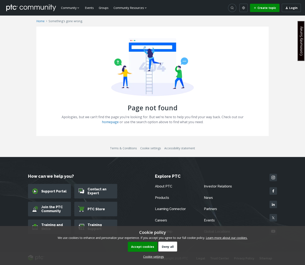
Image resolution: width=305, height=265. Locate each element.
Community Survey (301, 41)
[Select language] (243, 8)
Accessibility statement (179, 148)
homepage (110, 122)
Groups (104, 8)
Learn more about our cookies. (227, 238)
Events (89, 8)
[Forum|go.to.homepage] (31, 7)
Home (40, 21)
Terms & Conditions (123, 148)
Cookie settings (150, 148)
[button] (264, 8)
